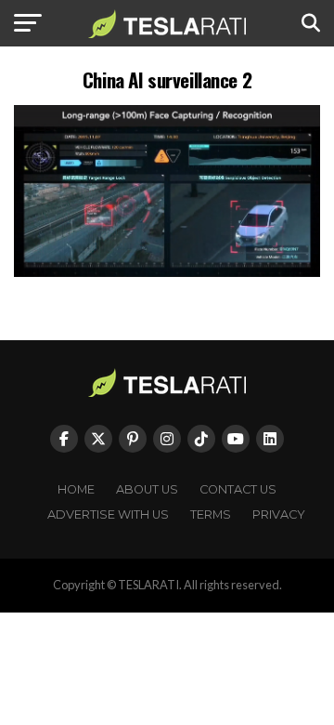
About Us (147, 489)
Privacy (278, 514)
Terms (210, 514)
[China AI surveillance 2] (167, 272)
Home (76, 489)
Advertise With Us (108, 514)
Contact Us (237, 489)
